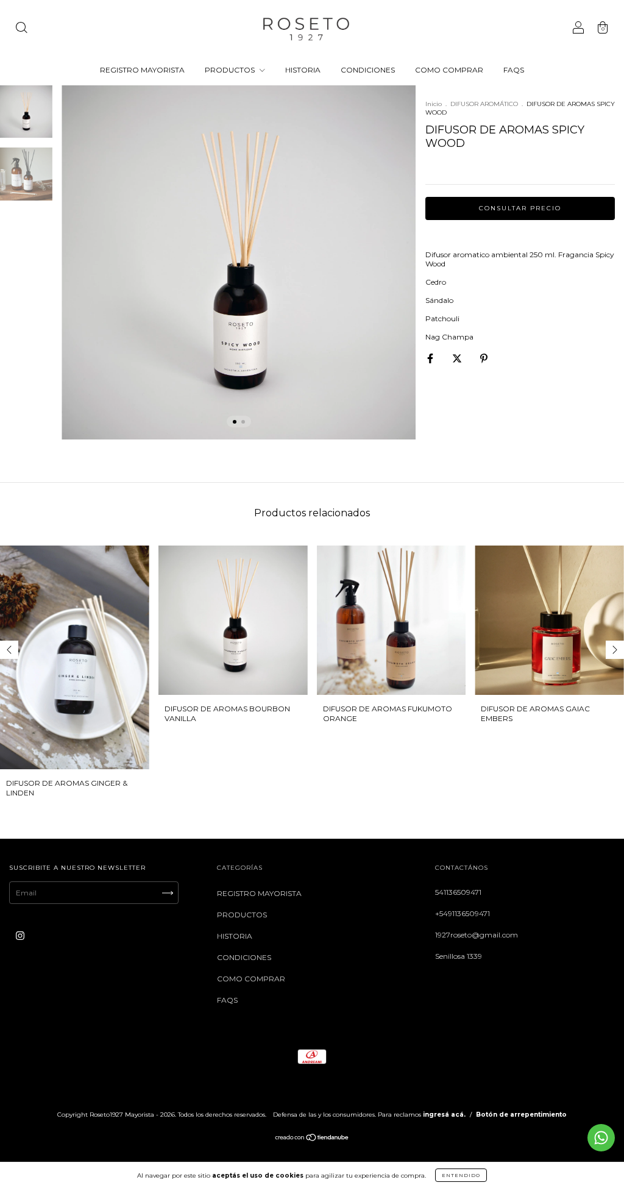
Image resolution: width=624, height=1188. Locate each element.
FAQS (513, 69)
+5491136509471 (462, 913)
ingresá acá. (444, 1115)
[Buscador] (21, 29)
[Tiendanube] (312, 1139)
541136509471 (458, 892)
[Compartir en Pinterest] (484, 358)
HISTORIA (303, 69)
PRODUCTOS (231, 69)
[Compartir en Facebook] (431, 358)
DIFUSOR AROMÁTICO (484, 104)
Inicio (433, 104)
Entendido (461, 1175)
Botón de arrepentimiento (521, 1115)
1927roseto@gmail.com (476, 934)
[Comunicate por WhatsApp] (601, 1137)
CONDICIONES (368, 69)
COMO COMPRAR (449, 69)
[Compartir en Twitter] (458, 358)
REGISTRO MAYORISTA (142, 69)
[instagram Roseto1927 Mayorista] (20, 936)
